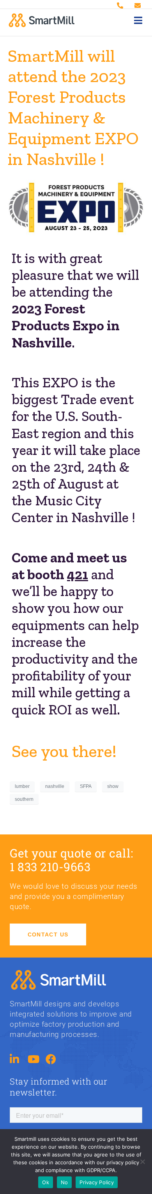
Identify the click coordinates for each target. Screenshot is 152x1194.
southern (24, 799)
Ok (45, 1182)
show (112, 786)
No (64, 1182)
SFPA (86, 786)
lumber (22, 786)
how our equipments (68, 616)
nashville (54, 786)
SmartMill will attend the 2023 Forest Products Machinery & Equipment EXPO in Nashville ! (73, 107)
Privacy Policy (97, 1182)
